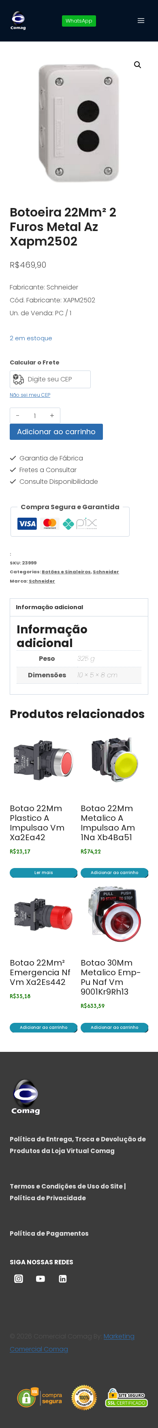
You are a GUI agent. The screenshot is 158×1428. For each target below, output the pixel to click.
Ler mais (43, 873)
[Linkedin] (63, 1279)
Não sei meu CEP (30, 394)
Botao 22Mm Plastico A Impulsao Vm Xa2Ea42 (37, 823)
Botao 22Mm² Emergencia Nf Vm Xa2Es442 (40, 972)
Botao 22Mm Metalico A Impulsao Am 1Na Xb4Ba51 (108, 823)
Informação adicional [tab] (49, 607)
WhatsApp (79, 20)
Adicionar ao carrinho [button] (114, 873)
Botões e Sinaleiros (66, 571)
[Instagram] (19, 1279)
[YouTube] (40, 1279)
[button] (137, 65)
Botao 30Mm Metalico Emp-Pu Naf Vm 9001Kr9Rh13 (111, 977)
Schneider (106, 571)
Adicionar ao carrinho (56, 432)
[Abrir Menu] (140, 20)
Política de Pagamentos (49, 1233)
